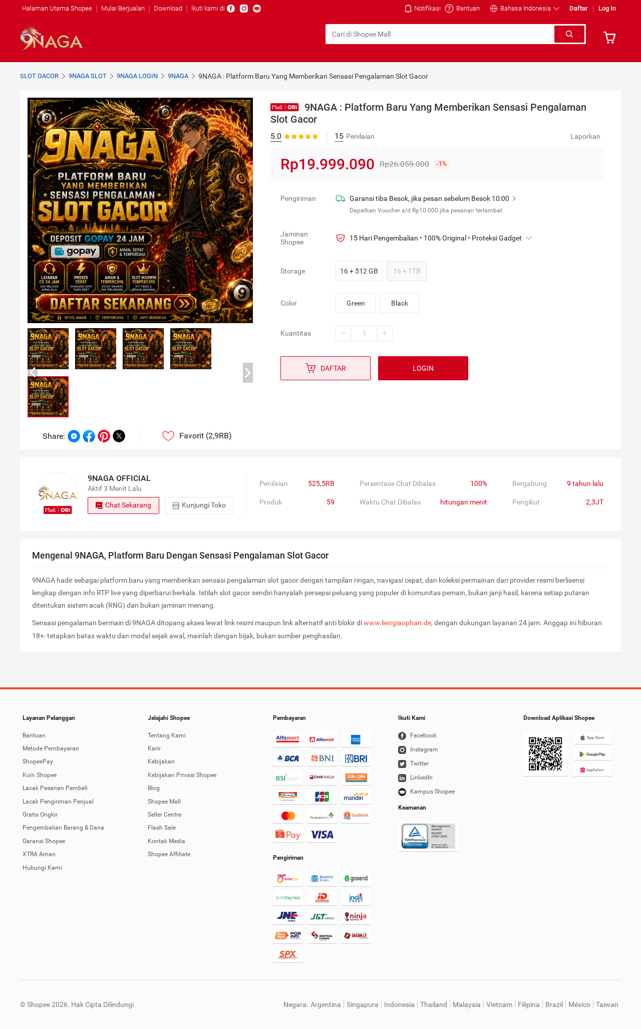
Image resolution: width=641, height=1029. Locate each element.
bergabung (529, 483)
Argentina (325, 1004)
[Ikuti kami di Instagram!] (244, 9)
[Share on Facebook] (89, 436)
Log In (607, 8)
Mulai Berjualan (123, 8)
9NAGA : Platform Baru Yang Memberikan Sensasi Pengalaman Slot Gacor (313, 76)
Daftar (578, 8)
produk (270, 502)
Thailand (433, 1004)
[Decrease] (344, 333)
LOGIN (423, 368)
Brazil (554, 1004)
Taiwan (607, 1004)
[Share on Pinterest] (104, 436)
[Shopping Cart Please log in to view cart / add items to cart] (612, 37)
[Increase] (385, 333)
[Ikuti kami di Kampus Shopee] (257, 9)
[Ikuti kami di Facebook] (231, 9)
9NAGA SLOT (88, 76)
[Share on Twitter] (119, 436)
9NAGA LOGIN (137, 76)
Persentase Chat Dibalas (398, 483)
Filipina (529, 1004)
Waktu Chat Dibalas (390, 502)
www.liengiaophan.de (397, 623)
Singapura (363, 1004)
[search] (569, 34)
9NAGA (178, 76)
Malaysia (467, 1004)
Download (168, 8)
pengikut (526, 502)
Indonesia (399, 1004)
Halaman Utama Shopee (57, 8)
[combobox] (440, 34)
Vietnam (499, 1004)
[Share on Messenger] (74, 436)
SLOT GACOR (39, 76)
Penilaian (273, 483)
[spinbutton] (364, 333)
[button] (524, 8)
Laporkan (585, 136)
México (579, 1004)
